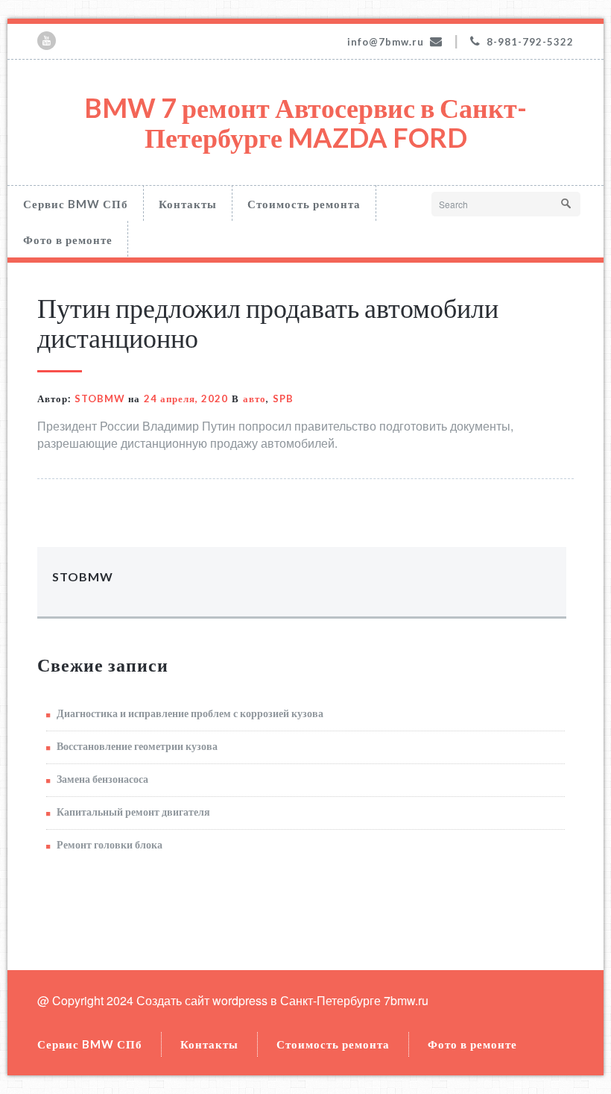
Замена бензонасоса (102, 778)
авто (254, 398)
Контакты (188, 203)
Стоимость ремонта (304, 203)
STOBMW (100, 398)
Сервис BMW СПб (75, 203)
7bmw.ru (406, 1000)
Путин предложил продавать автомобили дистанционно (267, 322)
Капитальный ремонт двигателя (133, 811)
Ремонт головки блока (109, 844)
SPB (283, 398)
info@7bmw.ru (385, 42)
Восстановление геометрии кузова (137, 746)
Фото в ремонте (68, 239)
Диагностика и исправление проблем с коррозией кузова (190, 713)
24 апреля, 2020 (186, 398)
